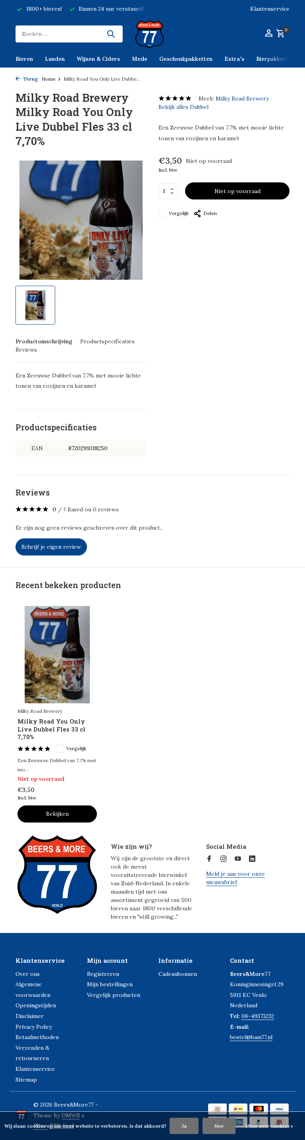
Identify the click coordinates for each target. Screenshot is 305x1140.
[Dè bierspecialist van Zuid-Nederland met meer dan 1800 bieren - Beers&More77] (152, 34)
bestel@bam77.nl (251, 1037)
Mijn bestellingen (110, 984)
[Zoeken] (111, 34)
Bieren (24, 58)
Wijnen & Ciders (98, 58)
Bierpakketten (275, 58)
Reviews (26, 349)
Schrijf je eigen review (51, 546)
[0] (279, 34)
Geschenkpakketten (185, 58)
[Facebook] (209, 859)
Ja (184, 1126)
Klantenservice (270, 8)
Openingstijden (35, 1005)
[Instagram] (223, 859)
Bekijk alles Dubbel (183, 106)
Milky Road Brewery (242, 98)
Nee (219, 1126)
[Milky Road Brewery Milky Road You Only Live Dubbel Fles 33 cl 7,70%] (57, 655)
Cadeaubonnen (177, 973)
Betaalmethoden (37, 1037)
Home (49, 79)
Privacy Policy (33, 1026)
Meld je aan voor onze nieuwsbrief (235, 878)
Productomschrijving (43, 341)
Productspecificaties (107, 341)
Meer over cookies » (269, 1126)
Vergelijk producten (113, 995)
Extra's (234, 58)
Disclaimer (29, 1016)
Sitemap (26, 1079)
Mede (139, 58)
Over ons (27, 973)
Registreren (103, 973)
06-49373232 (257, 1016)
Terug (30, 79)
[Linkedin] (252, 859)
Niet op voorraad (237, 191)
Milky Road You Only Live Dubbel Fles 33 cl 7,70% (51, 729)
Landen (55, 58)
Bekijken (57, 813)
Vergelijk (179, 213)
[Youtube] (238, 859)
